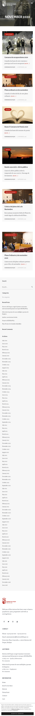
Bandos (8, 149)
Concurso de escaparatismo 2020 (16, 57)
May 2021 (4, 494)
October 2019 (5, 552)
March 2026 (5, 349)
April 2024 (5, 401)
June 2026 (5, 344)
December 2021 (6, 476)
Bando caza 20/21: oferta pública (16, 167)
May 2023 (4, 428)
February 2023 (6, 437)
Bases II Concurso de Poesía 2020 (16, 127)
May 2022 (4, 461)
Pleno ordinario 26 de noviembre (16, 90)
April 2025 (4, 377)
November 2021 (6, 479)
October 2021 (5, 482)
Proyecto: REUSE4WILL (8, 320)
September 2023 (6, 422)
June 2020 (5, 528)
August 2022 (5, 452)
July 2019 (4, 561)
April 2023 (4, 431)
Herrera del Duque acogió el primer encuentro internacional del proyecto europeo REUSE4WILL (15, 308)
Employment (17, 10)
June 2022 (5, 458)
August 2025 (5, 368)
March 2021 (5, 501)
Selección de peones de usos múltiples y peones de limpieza (15, 313)
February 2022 (6, 470)
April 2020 (5, 534)
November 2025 (6, 362)
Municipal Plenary (11, 77)
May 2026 (4, 347)
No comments (6, 661)
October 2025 (5, 365)
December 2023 (6, 413)
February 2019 (6, 576)
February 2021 (6, 503)
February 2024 (6, 407)
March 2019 (5, 573)
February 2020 (6, 540)
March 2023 (5, 434)
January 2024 (5, 410)
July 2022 (4, 455)
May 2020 (4, 531)
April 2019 (4, 570)
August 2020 (5, 522)
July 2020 (4, 525)
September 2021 (6, 485)
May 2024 (4, 398)
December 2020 (6, 510)
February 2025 (6, 380)
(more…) (27, 63)
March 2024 (5, 404)
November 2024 (6, 389)
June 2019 (4, 564)
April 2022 (5, 464)
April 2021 (4, 498)
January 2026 (5, 356)
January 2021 (5, 507)
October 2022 (5, 449)
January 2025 (5, 383)
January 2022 (5, 473)
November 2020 (6, 513)
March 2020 (5, 537)
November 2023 (6, 416)
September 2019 (6, 555)
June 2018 (4, 585)
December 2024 (6, 386)
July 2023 (4, 425)
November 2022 (6, 446)
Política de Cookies (15, 709)
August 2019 (5, 558)
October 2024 (5, 392)
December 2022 (6, 443)
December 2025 (6, 359)
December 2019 (6, 546)
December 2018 (6, 582)
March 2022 (5, 467)
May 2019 (4, 567)
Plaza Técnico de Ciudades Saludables (11, 324)
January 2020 (5, 543)
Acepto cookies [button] (17, 713)
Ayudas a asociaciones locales (9, 317)
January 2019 (5, 579)
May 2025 (4, 374)
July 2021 (4, 488)
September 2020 (6, 519)
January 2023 (5, 440)
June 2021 (4, 491)
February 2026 (6, 353)
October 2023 (5, 419)
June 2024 (5, 395)
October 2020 (5, 516)
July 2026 (4, 340)
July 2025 (4, 371)
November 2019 (6, 549)
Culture (8, 109)
